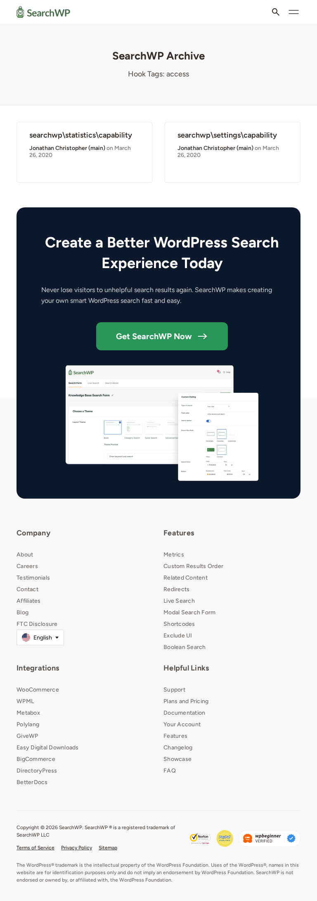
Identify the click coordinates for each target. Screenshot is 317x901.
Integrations (38, 668)
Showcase (177, 759)
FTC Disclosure (37, 624)
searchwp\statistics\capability (80, 135)
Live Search (179, 600)
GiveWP (27, 735)
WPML (25, 701)
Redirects (176, 589)
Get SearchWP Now (154, 336)
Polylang (28, 724)
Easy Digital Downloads (48, 747)
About (25, 554)
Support (174, 689)
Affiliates (29, 600)
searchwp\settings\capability (227, 135)
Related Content (185, 577)
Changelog (177, 747)
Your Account (182, 724)
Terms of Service (35, 848)
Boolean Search (184, 647)
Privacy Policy (76, 848)
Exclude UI (177, 635)
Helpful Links (186, 668)
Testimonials (33, 577)
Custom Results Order (193, 566)
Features (178, 532)
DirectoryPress (37, 770)
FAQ (169, 770)
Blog (22, 612)
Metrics (173, 554)
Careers (27, 566)
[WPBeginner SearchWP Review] (269, 838)
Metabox (28, 712)
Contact (27, 589)
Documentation (184, 712)
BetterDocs (32, 782)
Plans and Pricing (185, 701)
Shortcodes (179, 624)
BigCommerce (36, 759)
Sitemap (108, 848)
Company (33, 532)
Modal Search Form (189, 612)
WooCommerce (38, 689)
